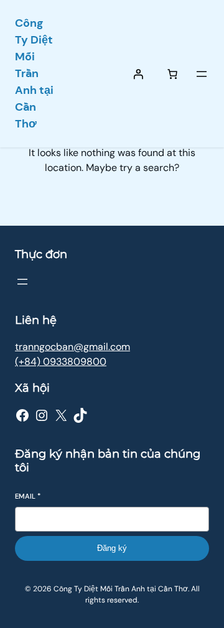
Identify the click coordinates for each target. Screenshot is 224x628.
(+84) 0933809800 (60, 361)
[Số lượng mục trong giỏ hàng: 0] (172, 74)
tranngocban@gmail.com (72, 346)
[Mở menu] (201, 74)
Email (27, 496)
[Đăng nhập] (138, 74)
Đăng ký (112, 548)
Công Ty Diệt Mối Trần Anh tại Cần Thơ (34, 73)
